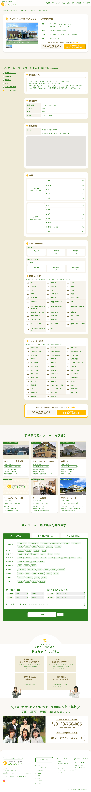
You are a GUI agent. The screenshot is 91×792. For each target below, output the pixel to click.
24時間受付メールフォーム (69, 738)
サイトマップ (38, 783)
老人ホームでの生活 (80, 767)
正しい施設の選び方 (63, 763)
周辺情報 (8, 80)
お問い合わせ (38, 778)
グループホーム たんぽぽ (43, 461)
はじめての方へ (62, 761)
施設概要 (8, 76)
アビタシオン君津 (68, 498)
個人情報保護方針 (39, 781)
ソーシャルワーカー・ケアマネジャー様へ (66, 771)
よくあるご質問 (39, 773)
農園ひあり (66, 461)
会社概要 (87, 3)
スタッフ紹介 (61, 768)
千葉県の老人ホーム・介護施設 (16, 10)
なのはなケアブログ (40, 767)
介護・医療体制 (10, 87)
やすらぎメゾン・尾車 (13, 498)
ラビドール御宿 (39, 498)
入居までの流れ (62, 766)
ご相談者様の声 (80, 3)
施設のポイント (10, 73)
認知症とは (78, 770)
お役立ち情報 (70, 3)
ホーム (4, 10)
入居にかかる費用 (79, 765)
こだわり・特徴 (10, 90)
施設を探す (51, 3)
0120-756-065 (53, 46)
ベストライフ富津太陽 (13, 461)
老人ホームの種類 (79, 762)
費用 (6, 83)
